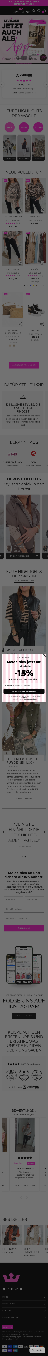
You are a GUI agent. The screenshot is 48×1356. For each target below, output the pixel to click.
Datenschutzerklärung (30, 699)
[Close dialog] (44, 655)
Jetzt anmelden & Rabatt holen (24, 691)
